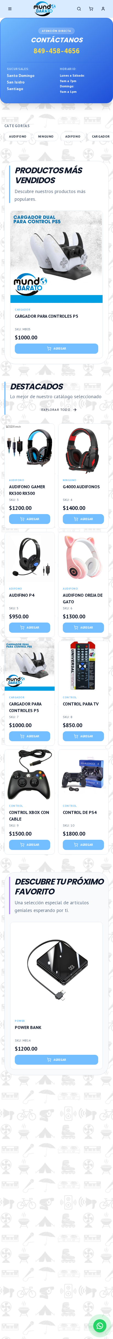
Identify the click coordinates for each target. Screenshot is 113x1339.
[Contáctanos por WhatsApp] (99, 1325)
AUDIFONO (18, 136)
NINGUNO (46, 136)
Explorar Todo (55, 410)
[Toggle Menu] (9, 8)
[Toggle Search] (79, 8)
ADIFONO (72, 136)
